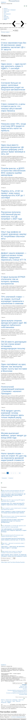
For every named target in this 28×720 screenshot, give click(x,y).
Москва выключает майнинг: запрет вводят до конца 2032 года (13, 435)
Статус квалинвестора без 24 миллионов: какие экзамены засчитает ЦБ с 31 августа (13, 46)
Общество (6, 16)
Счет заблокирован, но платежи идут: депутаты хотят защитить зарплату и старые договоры (13, 530)
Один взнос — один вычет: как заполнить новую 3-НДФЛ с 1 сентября (14, 66)
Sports (14, 562)
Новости (5, 8)
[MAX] (24, 5)
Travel (11, 562)
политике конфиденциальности (19, 717)
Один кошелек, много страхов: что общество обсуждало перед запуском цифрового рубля (14, 555)
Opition (5, 562)
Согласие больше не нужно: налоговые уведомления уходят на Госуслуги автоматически (13, 86)
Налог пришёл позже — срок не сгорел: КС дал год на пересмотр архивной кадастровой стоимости (13, 457)
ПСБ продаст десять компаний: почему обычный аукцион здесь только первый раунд (12, 414)
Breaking (18, 562)
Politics (2, 562)
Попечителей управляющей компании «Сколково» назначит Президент (12, 390)
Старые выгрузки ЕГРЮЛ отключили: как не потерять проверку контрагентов (13, 280)
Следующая (10, 478)
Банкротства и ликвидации (10, 9)
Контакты (25, 688)
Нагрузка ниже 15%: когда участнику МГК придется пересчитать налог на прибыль (13, 127)
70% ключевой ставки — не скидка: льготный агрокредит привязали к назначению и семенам (12, 300)
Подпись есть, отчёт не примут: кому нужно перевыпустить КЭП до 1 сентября (13, 194)
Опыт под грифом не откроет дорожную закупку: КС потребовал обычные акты (14, 235)
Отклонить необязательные (13, 719)
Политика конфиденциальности (20, 691)
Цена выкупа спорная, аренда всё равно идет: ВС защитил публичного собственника (14, 324)
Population (22, 562)
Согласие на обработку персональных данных (16, 693)
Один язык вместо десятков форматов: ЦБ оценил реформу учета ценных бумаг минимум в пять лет (13, 149)
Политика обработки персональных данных (17, 690)
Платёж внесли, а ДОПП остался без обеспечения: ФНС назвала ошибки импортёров (13, 171)
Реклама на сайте (23, 687)
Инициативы (6, 18)
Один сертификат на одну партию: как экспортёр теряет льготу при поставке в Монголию (14, 367)
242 (19, 473)
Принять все (3, 719)
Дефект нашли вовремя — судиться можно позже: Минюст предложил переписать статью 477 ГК (13, 256)
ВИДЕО (5, 19)
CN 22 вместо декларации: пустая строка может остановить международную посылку (14, 345)
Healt (9, 562)
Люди (5, 15)
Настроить (23, 719)
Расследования (7, 14)
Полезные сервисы (5, 32)
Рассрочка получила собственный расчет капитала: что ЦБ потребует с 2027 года (11, 215)
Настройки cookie (23, 694)
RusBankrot (3, 2)
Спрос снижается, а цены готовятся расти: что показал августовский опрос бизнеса (13, 107)
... (17, 473)
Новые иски (6, 11)
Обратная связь (23, 686)
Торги (5, 12)
